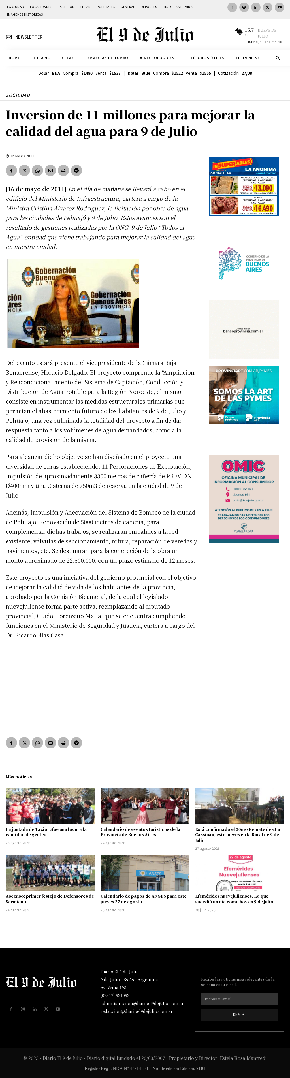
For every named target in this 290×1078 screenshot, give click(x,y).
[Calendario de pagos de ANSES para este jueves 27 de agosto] (145, 873)
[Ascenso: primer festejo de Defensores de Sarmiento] (50, 873)
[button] (278, 58)
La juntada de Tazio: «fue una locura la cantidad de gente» (46, 832)
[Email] (50, 170)
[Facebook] (232, 7)
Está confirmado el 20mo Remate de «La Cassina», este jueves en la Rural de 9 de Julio (237, 834)
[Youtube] (279, 7)
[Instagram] (244, 7)
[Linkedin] (256, 7)
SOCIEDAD (18, 95)
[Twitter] (267, 7)
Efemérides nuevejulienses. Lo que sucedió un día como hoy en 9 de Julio (234, 898)
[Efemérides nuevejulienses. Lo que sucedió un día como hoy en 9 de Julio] (239, 873)
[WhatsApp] (37, 170)
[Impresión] (63, 170)
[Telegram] (76, 170)
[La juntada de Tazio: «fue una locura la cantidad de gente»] (50, 806)
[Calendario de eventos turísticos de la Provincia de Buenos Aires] (145, 806)
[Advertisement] (101, 687)
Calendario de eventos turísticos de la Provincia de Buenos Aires (140, 832)
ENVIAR (240, 1014)
